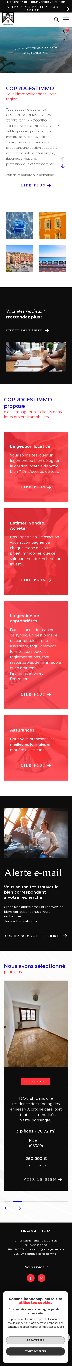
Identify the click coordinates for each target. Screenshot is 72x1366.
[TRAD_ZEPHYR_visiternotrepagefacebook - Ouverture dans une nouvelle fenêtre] (31, 1255)
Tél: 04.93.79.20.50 (36, 1222)
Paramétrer (35, 1340)
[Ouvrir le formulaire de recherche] (56, 19)
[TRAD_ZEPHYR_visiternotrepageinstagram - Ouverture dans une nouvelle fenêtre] (42, 1255)
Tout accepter (35, 1351)
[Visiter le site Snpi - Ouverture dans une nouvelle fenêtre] (54, 1279)
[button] (18, 1185)
